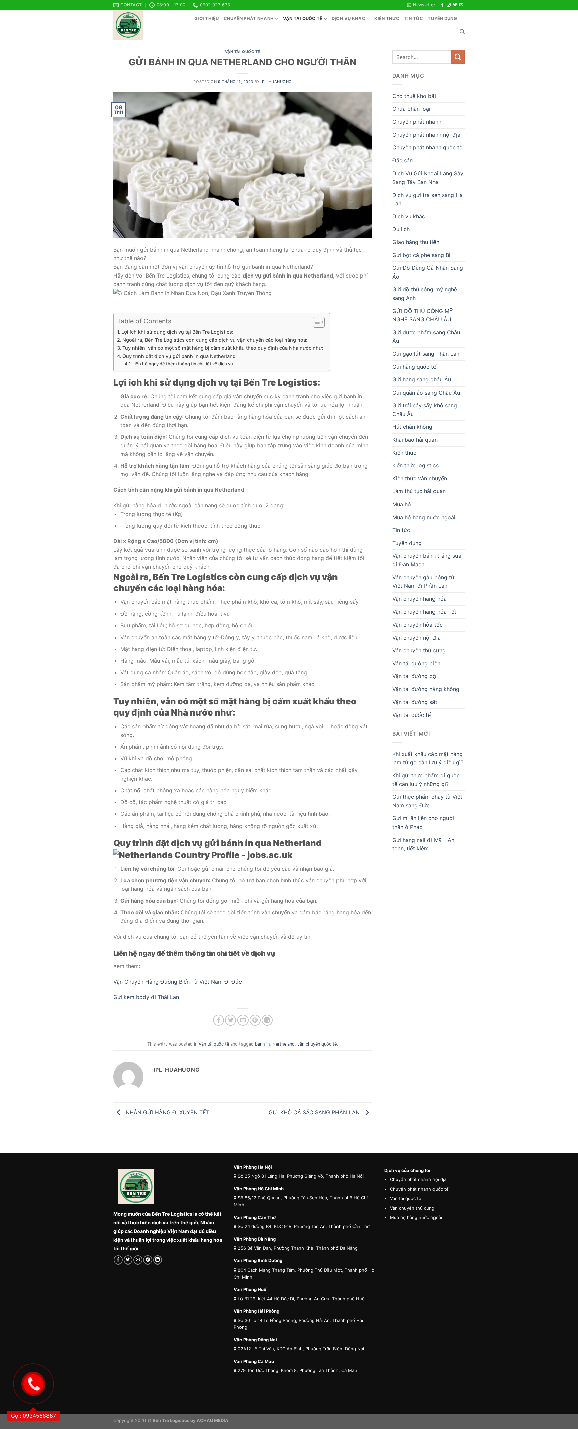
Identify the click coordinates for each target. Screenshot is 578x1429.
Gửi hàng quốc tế (414, 366)
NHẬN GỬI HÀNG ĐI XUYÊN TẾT (166, 1112)
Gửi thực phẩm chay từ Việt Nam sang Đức (427, 801)
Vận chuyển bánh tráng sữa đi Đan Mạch (426, 560)
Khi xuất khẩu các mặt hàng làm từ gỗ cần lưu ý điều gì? (427, 758)
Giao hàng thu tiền (415, 242)
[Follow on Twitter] (455, 5)
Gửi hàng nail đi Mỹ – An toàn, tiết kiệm (423, 844)
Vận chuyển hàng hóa (419, 598)
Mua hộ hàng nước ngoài (423, 517)
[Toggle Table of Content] (315, 322)
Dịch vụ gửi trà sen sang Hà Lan (427, 199)
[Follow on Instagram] (449, 5)
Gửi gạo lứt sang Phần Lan (425, 353)
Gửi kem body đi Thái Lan (146, 997)
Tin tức (413, 18)
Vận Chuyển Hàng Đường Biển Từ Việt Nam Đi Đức (178, 981)
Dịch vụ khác (348, 18)
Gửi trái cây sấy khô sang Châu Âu (424, 409)
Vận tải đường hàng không (425, 689)
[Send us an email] (461, 5)
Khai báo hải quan (415, 439)
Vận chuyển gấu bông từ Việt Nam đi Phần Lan (423, 581)
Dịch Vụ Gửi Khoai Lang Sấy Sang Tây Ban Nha (427, 177)
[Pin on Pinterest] (255, 1020)
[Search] (462, 31)
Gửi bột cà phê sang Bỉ (421, 255)
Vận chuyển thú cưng (419, 650)
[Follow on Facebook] (442, 5)
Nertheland (283, 1044)
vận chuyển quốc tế (317, 1044)
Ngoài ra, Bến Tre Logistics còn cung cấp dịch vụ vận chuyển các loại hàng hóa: (214, 340)
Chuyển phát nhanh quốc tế (427, 147)
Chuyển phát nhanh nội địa (426, 134)
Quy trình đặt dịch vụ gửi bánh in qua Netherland (179, 356)
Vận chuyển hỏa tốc (417, 624)
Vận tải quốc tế (303, 18)
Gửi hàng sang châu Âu (421, 379)
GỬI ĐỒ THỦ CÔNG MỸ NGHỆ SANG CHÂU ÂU (422, 315)
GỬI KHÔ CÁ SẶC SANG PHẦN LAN (315, 1112)
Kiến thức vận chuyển (419, 478)
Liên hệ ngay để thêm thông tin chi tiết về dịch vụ (182, 363)
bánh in (262, 1044)
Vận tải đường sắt (414, 702)
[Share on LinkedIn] (267, 1020)
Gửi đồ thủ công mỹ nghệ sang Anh (424, 293)
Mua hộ (401, 504)
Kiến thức (386, 18)
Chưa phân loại (411, 108)
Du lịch (401, 229)
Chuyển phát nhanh (249, 18)
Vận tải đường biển (416, 663)
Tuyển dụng (442, 18)
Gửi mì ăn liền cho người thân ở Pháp (423, 822)
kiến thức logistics (415, 465)
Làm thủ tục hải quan (419, 491)
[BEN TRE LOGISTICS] (146, 25)
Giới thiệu (206, 18)
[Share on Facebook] (218, 1020)
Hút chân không (412, 426)
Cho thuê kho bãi (414, 96)
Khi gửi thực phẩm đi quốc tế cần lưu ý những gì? (426, 779)
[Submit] (458, 56)
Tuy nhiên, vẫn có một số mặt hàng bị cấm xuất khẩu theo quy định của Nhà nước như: (222, 348)
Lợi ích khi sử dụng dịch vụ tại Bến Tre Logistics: (177, 332)
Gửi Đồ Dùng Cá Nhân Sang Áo (427, 272)
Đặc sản (402, 160)
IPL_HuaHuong (276, 81)
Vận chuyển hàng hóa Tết (424, 611)
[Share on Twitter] (230, 1020)
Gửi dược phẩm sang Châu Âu (426, 336)
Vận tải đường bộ (414, 676)
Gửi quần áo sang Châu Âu (426, 392)
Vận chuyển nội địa (416, 637)
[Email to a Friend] (243, 1020)
